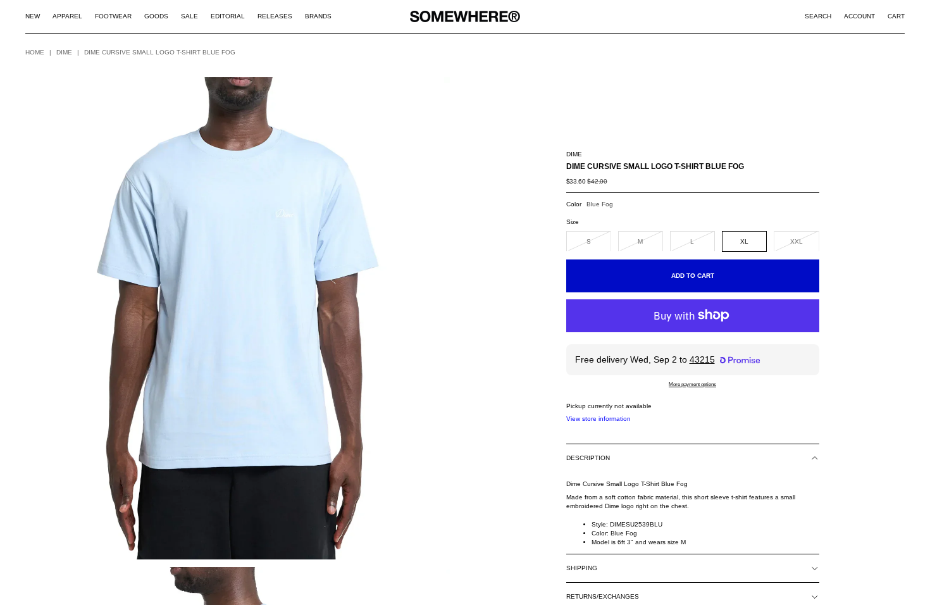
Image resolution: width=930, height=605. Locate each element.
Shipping (581, 567)
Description (588, 457)
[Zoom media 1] (237, 318)
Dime (64, 52)
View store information (598, 418)
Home (34, 52)
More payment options (692, 384)
